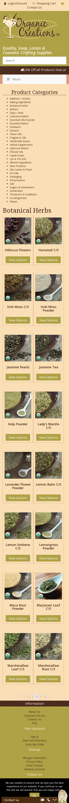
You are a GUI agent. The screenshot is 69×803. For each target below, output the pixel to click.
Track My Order (34, 744)
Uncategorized (18, 198)
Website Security (34, 769)
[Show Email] (42, 800)
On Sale (14, 173)
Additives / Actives (20, 98)
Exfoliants (15, 127)
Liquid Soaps (17, 155)
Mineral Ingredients (21, 162)
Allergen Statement (34, 758)
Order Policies (34, 765)
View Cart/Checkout (35, 740)
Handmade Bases (20, 141)
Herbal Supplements (21, 144)
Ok (34, 796)
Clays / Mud (16, 112)
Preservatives (17, 180)
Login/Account (17, 3)
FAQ (34, 723)
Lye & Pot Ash (18, 159)
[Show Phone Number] (48, 800)
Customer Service (34, 715)
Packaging (15, 176)
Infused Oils (16, 151)
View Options (18, 260)
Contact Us (34, 7)
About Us (34, 711)
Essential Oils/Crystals (22, 120)
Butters (14, 109)
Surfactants (16, 190)
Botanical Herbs (19, 105)
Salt (12, 183)
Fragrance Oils (18, 137)
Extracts (14, 130)
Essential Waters (19, 123)
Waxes (13, 201)
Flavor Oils (16, 134)
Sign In (35, 736)
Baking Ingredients (20, 102)
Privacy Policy (34, 761)
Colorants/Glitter (19, 116)
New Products (18, 166)
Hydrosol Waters (19, 148)
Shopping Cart (46, 3)
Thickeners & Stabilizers (23, 194)
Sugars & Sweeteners (22, 187)
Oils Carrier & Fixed (21, 169)
